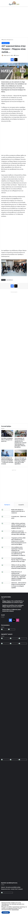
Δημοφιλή (21, 504)
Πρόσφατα (7, 504)
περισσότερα (15, 909)
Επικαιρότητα (10, 39)
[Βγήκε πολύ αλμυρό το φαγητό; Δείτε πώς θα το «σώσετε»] (6, 512)
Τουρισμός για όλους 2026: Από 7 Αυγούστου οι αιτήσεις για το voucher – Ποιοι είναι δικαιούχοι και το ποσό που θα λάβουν (18, 541)
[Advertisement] (14, 22)
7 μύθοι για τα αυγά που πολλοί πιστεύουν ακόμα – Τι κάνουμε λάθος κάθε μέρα (18, 532)
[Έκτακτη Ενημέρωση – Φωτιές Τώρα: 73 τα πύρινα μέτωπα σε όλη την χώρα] (6, 560)
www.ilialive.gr (9, 279)
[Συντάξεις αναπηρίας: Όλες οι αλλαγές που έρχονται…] (7, 433)
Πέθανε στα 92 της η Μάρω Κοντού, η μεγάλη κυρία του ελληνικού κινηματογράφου (18, 566)
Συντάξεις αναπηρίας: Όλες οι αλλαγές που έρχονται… (7, 440)
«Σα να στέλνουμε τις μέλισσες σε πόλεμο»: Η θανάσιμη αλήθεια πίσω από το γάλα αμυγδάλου (20, 460)
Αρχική (4, 39)
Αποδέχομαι (5, 912)
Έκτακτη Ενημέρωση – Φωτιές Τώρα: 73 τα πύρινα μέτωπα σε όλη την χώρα (18, 560)
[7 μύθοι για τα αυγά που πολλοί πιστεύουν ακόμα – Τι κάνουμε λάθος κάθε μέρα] (6, 533)
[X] (15, 59)
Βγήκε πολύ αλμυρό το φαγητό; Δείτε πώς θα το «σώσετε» (18, 511)
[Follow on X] (9, 55)
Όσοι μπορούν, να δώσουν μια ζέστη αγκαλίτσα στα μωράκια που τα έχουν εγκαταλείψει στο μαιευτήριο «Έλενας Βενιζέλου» (20, 443)
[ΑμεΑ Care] (14, 3)
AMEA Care (6, 55)
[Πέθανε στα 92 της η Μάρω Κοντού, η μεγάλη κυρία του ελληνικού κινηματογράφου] (6, 567)
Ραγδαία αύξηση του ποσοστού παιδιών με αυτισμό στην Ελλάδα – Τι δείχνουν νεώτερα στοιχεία (7, 460)
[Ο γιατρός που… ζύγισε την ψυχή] (6, 518)
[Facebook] (12, 59)
